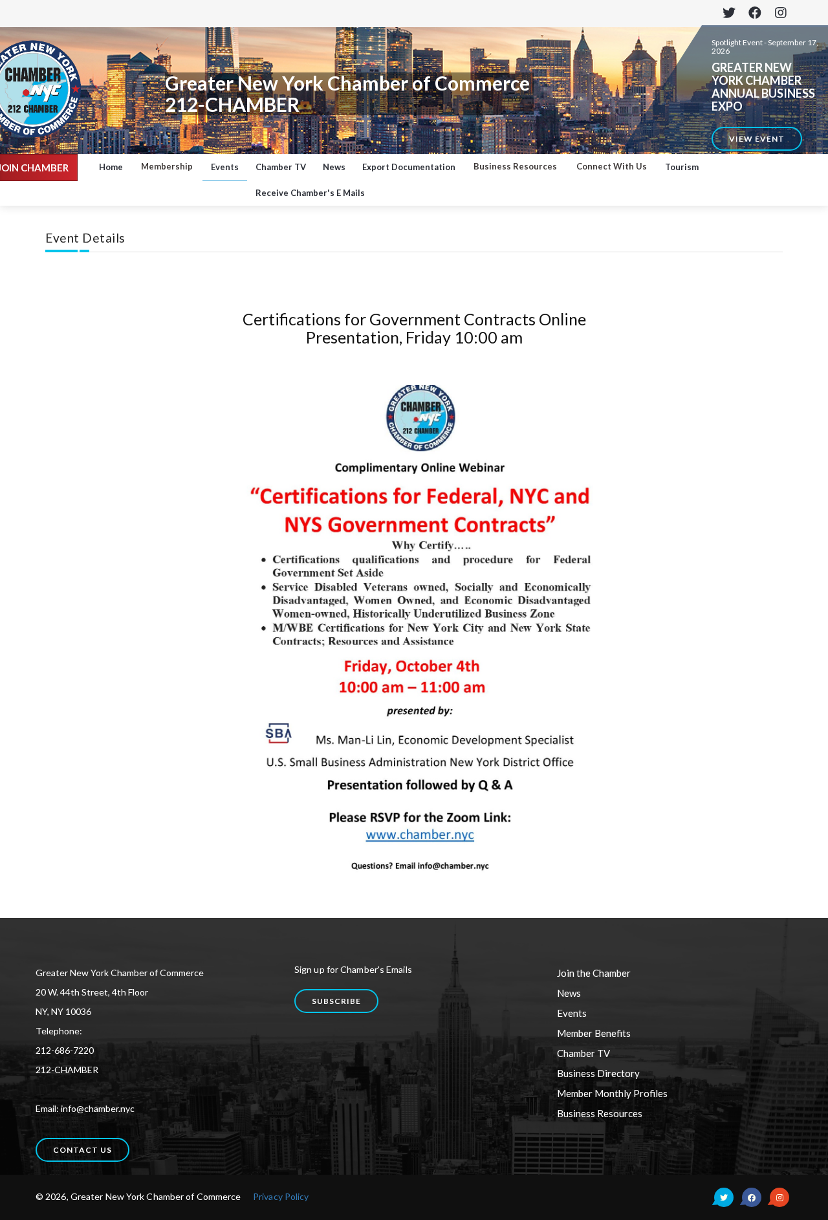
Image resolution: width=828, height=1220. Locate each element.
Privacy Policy (281, 1196)
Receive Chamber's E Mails (310, 193)
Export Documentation (408, 167)
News (334, 167)
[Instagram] (780, 13)
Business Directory (598, 1073)
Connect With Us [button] (611, 166)
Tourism (682, 167)
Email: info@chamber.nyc (85, 1108)
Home (111, 167)
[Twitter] (729, 13)
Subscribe (336, 1001)
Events (225, 167)
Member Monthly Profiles (612, 1093)
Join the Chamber (594, 973)
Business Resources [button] (515, 166)
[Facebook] (755, 13)
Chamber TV (281, 167)
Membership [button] (167, 166)
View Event (757, 139)
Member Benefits (594, 1033)
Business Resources (599, 1113)
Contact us (82, 1150)
